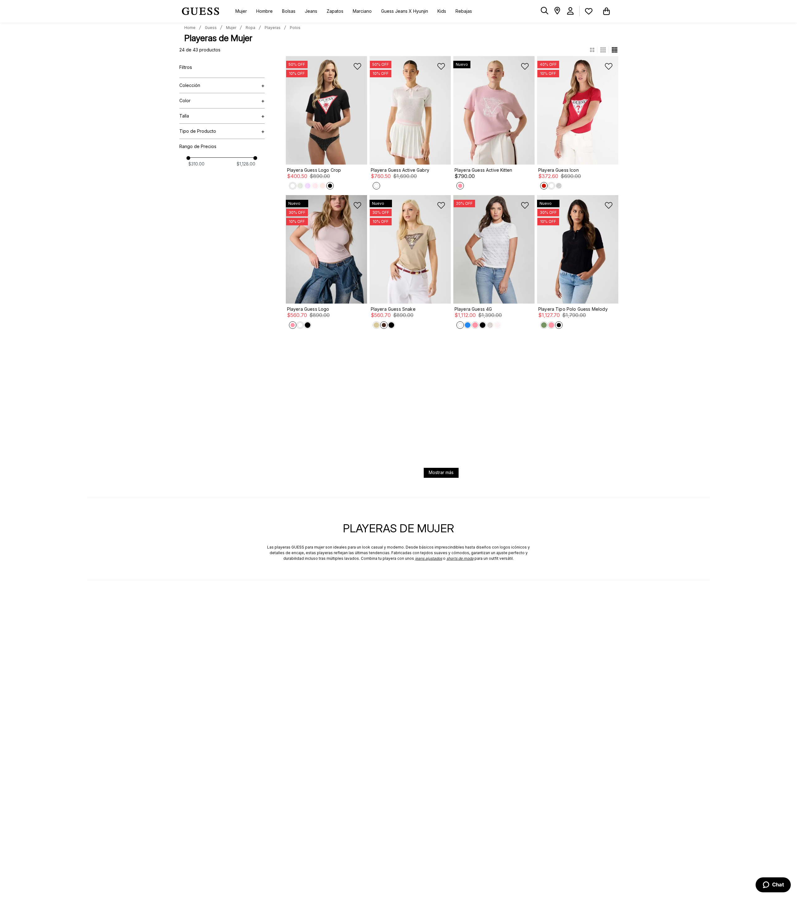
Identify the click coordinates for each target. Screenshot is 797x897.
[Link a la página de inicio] (190, 28)
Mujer (231, 27)
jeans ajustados (428, 558)
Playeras (273, 27)
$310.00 (196, 163)
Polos (295, 27)
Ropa (250, 27)
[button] (544, 11)
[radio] (595, 50)
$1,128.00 (246, 163)
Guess (211, 27)
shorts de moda (460, 558)
